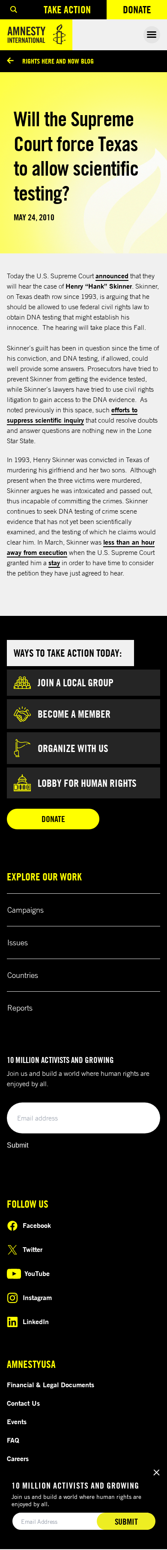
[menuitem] (13, 9)
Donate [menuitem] (145, 11)
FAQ (13, 1440)
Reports (20, 1007)
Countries (22, 975)
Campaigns (25, 909)
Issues (17, 942)
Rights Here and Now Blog (58, 61)
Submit (17, 1145)
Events (17, 1421)
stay (54, 562)
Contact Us (23, 1403)
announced (111, 275)
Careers (18, 1458)
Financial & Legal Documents (50, 1384)
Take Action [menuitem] (67, 9)
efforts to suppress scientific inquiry (72, 414)
